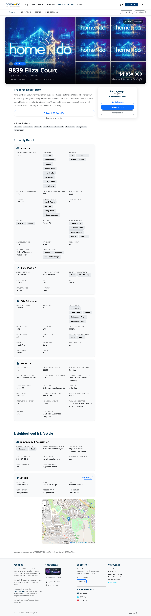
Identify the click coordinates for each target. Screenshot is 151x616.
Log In (120, 4)
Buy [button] (26, 4)
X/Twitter (83, 597)
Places (41, 4)
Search (12, 12)
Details (38, 12)
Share (141, 12)
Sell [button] (33, 4)
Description (26, 12)
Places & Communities (115, 577)
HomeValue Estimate (115, 574)
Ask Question (117, 113)
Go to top (132, 613)
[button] (68, 519)
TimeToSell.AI (19, 591)
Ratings (89, 478)
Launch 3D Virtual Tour (56, 113)
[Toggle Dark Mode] (143, 4)
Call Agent (119, 102)
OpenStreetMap (82, 542)
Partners (51, 4)
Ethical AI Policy (113, 582)
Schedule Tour (117, 107)
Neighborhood (51, 12)
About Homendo (113, 569)
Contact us (82, 581)
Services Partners (114, 580)
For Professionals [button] (66, 4)
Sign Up (131, 4)
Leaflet (73, 542)
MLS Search (112, 571)
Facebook (83, 593)
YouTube (83, 600)
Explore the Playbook (55, 582)
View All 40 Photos (134, 21)
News (79, 4)
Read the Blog (52, 585)
